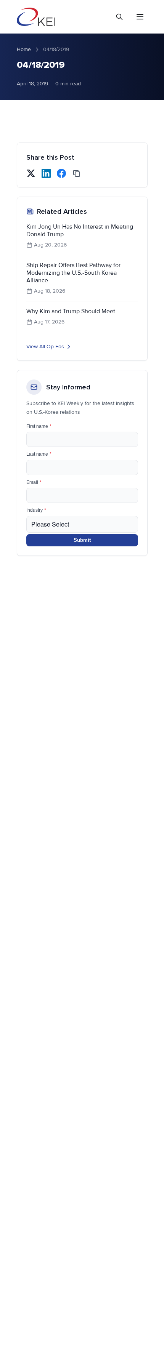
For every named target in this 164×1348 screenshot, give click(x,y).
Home (24, 49)
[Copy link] (76, 173)
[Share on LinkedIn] (46, 173)
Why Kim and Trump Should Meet (70, 311)
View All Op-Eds (45, 346)
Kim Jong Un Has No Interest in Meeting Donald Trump (79, 230)
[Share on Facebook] (61, 173)
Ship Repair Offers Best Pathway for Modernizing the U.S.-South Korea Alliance (73, 272)
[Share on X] (30, 173)
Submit (82, 540)
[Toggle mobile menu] (140, 16)
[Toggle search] (119, 17)
